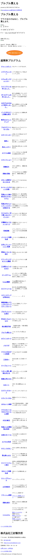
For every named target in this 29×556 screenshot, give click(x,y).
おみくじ (6, 385)
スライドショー (6, 160)
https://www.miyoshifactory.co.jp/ (12, 542)
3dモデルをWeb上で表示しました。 (6, 105)
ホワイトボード (6, 338)
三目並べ (6, 359)
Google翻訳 (6, 282)
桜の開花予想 (6, 326)
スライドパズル (6, 398)
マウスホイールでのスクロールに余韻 (6, 412)
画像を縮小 (6, 502)
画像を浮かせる (6, 379)
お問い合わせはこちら (14, 53)
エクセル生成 (6, 442)
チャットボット (6, 66)
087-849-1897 (7, 540)
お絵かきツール (6, 435)
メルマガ (6, 345)
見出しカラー (6, 147)
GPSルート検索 (6, 404)
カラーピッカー (6, 135)
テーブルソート (6, 365)
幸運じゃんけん (16, 518)
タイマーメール (6, 289)
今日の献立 (6, 420)
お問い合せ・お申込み (7, 548)
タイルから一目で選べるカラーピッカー (6, 215)
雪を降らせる (6, 455)
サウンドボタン (6, 448)
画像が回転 (6, 173)
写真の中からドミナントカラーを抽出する (6, 206)
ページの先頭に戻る (6, 526)
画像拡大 (6, 167)
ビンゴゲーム (6, 275)
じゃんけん (6, 515)
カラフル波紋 (6, 153)
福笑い (6, 141)
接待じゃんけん (16, 515)
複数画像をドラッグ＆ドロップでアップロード (6, 304)
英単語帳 (6, 231)
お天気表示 (6, 487)
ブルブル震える (6, 332)
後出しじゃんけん (17, 512)
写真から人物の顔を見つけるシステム (6, 196)
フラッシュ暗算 (6, 495)
